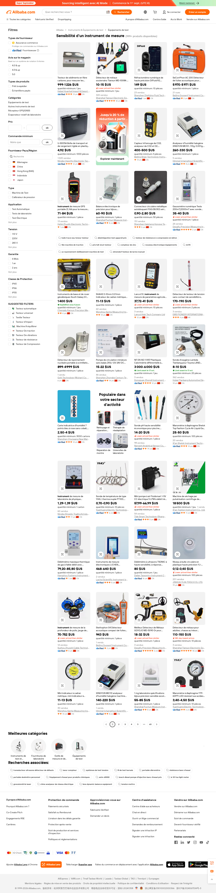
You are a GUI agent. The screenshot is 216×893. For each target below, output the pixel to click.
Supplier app (85, 864)
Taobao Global (121, 878)
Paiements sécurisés (58, 806)
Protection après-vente (59, 824)
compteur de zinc (128, 245)
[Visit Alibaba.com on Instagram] (195, 842)
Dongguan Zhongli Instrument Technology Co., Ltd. (150, 380)
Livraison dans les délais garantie (64, 818)
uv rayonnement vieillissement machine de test (83, 252)
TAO (133, 878)
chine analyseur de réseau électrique (56, 784)
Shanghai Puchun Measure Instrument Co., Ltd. (112, 220)
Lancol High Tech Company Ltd (149, 314)
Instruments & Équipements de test (85, 30)
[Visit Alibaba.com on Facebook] (176, 842)
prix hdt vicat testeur (102, 245)
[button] (108, 12)
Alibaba (59, 30)
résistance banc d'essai (179, 770)
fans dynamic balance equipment (97, 784)
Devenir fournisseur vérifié (187, 824)
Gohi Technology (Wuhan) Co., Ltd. (74, 377)
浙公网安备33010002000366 (159, 888)
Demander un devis (99, 816)
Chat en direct (139, 812)
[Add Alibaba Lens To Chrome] (51, 864)
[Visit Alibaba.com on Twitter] (189, 842)
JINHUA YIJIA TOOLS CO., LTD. (188, 582)
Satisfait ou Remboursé (59, 812)
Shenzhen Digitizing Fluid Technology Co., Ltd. (150, 95)
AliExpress (63, 878)
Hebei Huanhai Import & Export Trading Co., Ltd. (74, 91)
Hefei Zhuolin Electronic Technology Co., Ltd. (74, 224)
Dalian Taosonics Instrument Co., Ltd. (150, 575)
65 (150, 724)
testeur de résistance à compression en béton (156, 238)
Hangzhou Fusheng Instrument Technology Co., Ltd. (74, 575)
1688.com (75, 878)
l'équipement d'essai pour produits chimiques (69, 777)
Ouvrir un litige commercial (145, 818)
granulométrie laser (22, 784)
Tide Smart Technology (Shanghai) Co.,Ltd (150, 516)
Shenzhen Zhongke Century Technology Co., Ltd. (112, 377)
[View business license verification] (136, 888)
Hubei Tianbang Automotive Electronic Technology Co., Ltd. (189, 380)
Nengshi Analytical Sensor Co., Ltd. (150, 445)
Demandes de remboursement (147, 824)
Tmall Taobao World (92, 878)
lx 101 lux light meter (180, 777)
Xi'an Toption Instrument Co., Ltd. (189, 510)
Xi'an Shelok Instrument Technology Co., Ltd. (189, 443)
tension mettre (128, 784)
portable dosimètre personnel (26, 777)
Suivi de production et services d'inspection (63, 832)
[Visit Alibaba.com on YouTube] (201, 842)
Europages (154, 878)
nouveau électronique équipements (161, 245)
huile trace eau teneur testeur (75, 238)
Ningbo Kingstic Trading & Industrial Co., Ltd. (74, 514)
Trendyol (141, 878)
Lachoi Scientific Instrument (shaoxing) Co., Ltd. (112, 579)
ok (47, 127)
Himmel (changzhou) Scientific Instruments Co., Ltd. (189, 161)
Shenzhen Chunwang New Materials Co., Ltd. (74, 439)
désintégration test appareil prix (112, 238)
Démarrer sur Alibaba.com (187, 812)
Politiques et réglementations (62, 839)
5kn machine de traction (72, 245)
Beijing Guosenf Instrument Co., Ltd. (189, 95)
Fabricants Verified (99, 810)
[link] (212, 863)
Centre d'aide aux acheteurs (146, 806)
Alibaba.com (156, 864)
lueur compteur (70, 770)
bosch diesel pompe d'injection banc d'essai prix (140, 777)
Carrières (10, 824)
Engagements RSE (15, 818)
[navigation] (30, 377)
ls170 (188, 245)
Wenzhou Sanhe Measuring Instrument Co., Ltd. (112, 312)
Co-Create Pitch (14, 812)
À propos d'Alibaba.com (18, 799)
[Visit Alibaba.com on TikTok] (208, 842)
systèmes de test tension (97, 770)
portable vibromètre (151, 770)
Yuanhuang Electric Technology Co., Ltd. (112, 510)
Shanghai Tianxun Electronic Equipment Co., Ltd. (112, 98)
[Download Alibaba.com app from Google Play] (199, 864)
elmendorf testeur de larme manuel (129, 252)
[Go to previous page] (106, 724)
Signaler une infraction (143, 836)
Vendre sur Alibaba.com (185, 806)
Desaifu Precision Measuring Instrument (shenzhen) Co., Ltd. (189, 226)
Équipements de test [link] (118, 30)
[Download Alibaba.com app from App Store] (175, 864)
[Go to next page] (157, 724)
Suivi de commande (183, 818)
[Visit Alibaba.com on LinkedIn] (182, 842)
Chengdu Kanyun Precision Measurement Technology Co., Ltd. (74, 310)
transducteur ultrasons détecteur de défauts (33, 770)
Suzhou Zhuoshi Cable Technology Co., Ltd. (74, 648)
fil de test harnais (125, 770)
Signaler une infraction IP (144, 830)
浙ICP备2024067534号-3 (188, 888)
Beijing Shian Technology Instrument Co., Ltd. (150, 157)
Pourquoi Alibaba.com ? (17, 806)
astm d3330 (104, 777)
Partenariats (180, 830)
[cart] (155, 12)
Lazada (108, 878)
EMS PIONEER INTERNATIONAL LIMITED (189, 314)
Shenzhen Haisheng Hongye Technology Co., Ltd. (150, 224)
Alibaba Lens (20, 864)
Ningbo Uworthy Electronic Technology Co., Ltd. (74, 161)
